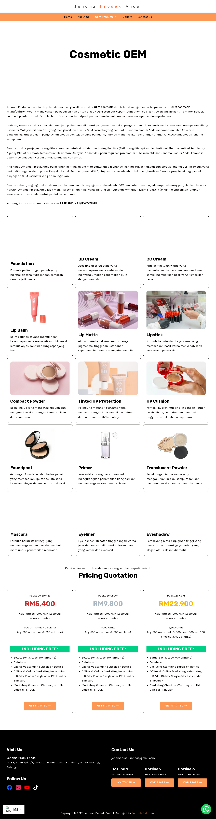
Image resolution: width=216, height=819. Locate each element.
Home (68, 16)
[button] (115, 17)
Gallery (127, 16)
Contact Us (145, 16)
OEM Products (104, 16)
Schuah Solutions (143, 813)
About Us (83, 16)
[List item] (9, 787)
